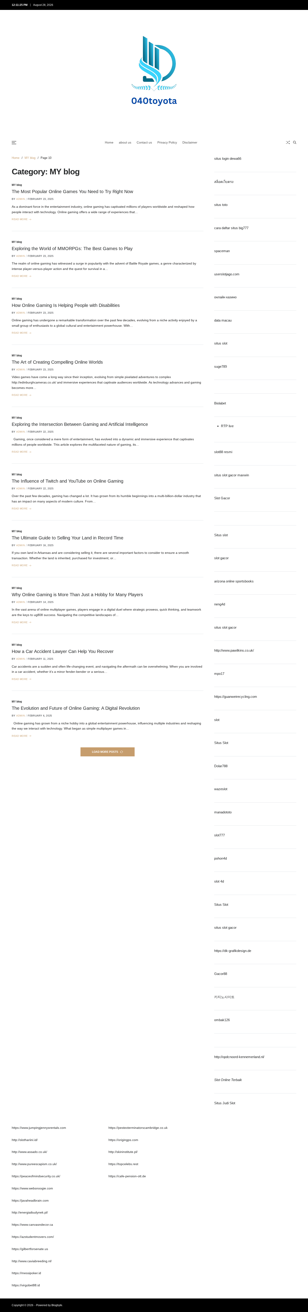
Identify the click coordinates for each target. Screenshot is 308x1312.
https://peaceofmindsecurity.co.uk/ (36, 1176)
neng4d (219, 604)
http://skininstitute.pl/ (123, 1152)
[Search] (294, 142)
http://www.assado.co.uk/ (29, 1152)
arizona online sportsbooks (234, 581)
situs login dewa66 (227, 158)
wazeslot (220, 789)
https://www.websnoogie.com (32, 1188)
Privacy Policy (167, 142)
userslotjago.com (226, 274)
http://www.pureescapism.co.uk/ (34, 1164)
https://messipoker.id (26, 1273)
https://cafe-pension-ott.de (127, 1176)
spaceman (222, 251)
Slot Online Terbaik (228, 1080)
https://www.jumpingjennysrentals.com (39, 1127)
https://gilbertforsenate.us (30, 1249)
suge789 (220, 366)
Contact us (144, 142)
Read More (20, 219)
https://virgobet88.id (26, 1285)
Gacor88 (220, 974)
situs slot (220, 343)
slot (216, 719)
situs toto (221, 205)
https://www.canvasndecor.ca (32, 1224)
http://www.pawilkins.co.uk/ (234, 650)
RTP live (227, 426)
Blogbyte (56, 1305)
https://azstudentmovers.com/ (33, 1237)
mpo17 (219, 673)
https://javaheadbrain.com (30, 1200)
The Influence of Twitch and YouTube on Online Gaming (67, 481)
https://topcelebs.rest (123, 1164)
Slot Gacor (222, 498)
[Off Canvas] (14, 142)
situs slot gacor (225, 627)
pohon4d (220, 858)
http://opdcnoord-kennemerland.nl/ (239, 1057)
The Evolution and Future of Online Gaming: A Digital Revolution (76, 708)
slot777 (219, 835)
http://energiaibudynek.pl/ (30, 1212)
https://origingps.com (123, 1140)
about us (125, 142)
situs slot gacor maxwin (231, 475)
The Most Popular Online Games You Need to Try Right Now (72, 191)
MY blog (17, 184)
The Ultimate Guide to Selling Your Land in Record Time (67, 537)
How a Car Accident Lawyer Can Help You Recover (63, 651)
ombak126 (222, 1020)
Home (109, 142)
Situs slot (221, 535)
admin (20, 199)
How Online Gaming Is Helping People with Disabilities (66, 305)
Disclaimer (189, 142)
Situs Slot (221, 743)
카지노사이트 (224, 997)
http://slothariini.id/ (25, 1140)
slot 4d (219, 881)
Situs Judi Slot (224, 1103)
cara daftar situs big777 (231, 228)
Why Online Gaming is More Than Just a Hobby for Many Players (77, 594)
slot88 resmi (223, 452)
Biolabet (220, 403)
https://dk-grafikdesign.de (232, 950)
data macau (223, 320)
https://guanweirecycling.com (235, 696)
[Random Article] (288, 142)
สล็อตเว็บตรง (223, 181)
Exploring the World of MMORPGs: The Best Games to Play (72, 248)
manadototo (223, 812)
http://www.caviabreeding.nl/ (32, 1261)
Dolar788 (221, 766)
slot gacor (221, 558)
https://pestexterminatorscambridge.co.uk (138, 1127)
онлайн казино (225, 297)
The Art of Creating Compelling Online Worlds (57, 362)
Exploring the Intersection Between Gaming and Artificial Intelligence (80, 424)
